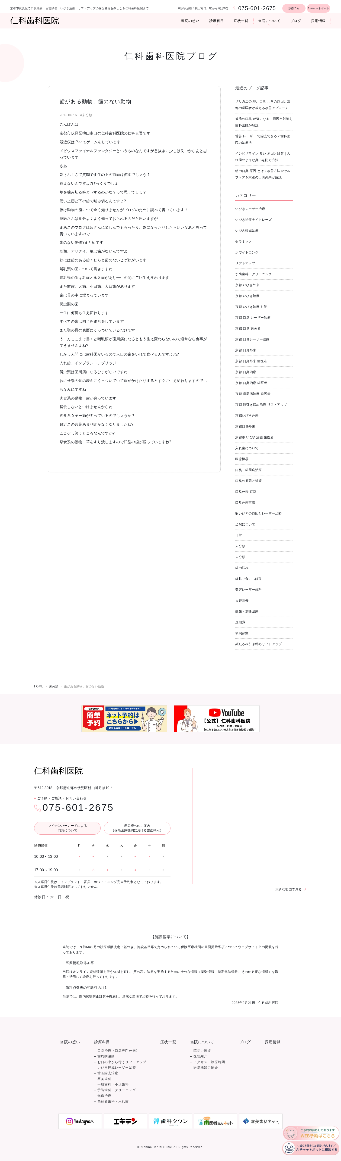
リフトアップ (245, 263)
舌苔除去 (241, 600)
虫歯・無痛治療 (246, 611)
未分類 (240, 546)
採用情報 (318, 21)
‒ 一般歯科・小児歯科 (111, 1084)
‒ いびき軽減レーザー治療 (115, 1067)
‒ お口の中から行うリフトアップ (120, 1062)
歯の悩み (241, 568)
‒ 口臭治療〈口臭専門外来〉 (116, 1050)
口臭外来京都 (245, 502)
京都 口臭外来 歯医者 (251, 361)
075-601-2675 (78, 807)
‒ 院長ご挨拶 (200, 1050)
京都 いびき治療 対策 (251, 307)
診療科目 (216, 21)
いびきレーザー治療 (250, 209)
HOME (38, 686)
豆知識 (240, 622)
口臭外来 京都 (245, 491)
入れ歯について (246, 448)
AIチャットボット (318, 8)
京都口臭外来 (245, 426)
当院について (269, 21)
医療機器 (241, 459)
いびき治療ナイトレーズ (253, 220)
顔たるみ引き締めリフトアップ (258, 644)
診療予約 (294, 8)
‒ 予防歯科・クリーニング (115, 1090)
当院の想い (190, 21)
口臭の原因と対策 (248, 481)
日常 (238, 535)
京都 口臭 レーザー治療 (252, 317)
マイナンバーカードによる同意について (67, 828)
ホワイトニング (246, 252)
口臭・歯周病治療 (248, 470)
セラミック (243, 241)
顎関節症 (241, 633)
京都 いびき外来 (247, 285)
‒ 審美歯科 (102, 1079)
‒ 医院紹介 (198, 1056)
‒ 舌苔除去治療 (106, 1073)
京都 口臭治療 (245, 372)
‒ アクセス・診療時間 (207, 1062)
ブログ (295, 21)
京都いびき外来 (246, 415)
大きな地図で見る (288, 889)
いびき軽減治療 (246, 230)
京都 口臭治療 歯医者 (251, 383)
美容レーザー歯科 (248, 589)
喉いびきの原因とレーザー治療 (258, 513)
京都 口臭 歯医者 (248, 328)
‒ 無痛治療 (102, 1096)
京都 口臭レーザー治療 (252, 339)
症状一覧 (241, 21)
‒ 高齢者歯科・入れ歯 (111, 1101)
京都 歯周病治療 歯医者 (252, 394)
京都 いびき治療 (247, 296)
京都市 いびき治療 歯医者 (254, 437)
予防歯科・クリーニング (253, 274)
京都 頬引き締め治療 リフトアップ (261, 404)
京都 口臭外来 (245, 350)
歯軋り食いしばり (248, 578)
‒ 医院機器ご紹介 (204, 1067)
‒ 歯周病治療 (104, 1056)
